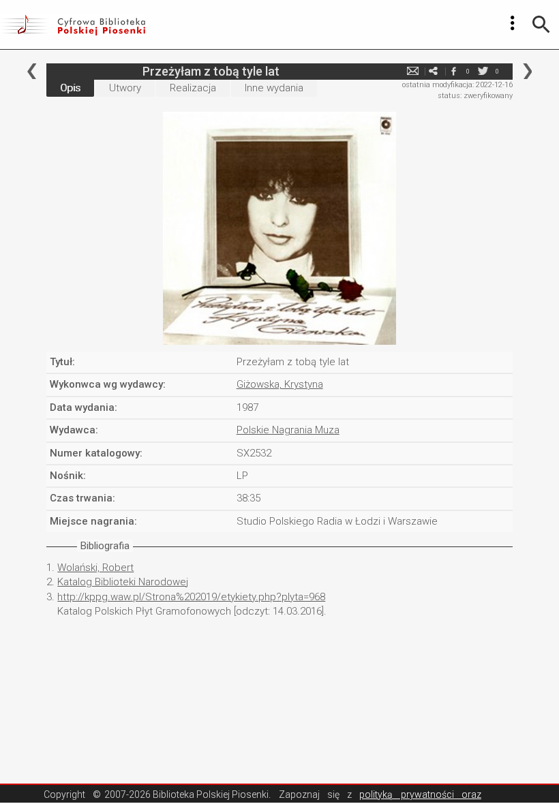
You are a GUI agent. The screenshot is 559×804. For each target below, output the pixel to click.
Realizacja (193, 88)
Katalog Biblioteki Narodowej (122, 582)
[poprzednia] (31, 71)
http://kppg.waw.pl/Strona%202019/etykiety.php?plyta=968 (191, 597)
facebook (454, 71)
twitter (483, 71)
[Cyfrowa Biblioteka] (72, 24)
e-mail (413, 71)
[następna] (527, 71)
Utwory (125, 88)
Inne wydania (274, 88)
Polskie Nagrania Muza (288, 430)
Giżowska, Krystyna (280, 384)
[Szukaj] (541, 24)
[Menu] (513, 23)
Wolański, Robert (95, 567)
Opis (70, 88)
